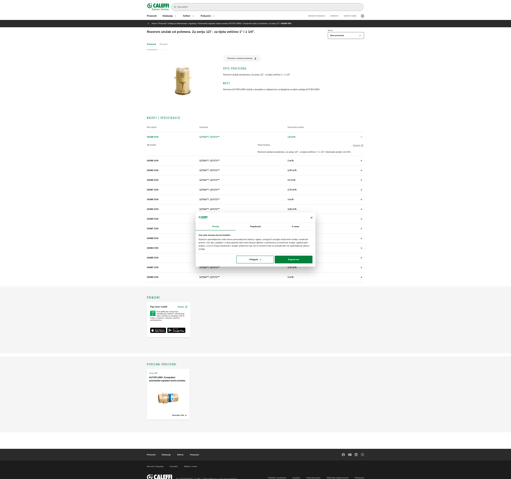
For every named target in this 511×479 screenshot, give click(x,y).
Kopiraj (356, 145)
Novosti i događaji (316, 16)
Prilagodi (253, 259)
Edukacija (166, 455)
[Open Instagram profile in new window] (362, 454)
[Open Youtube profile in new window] (350, 454)
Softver (180, 455)
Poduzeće (194, 455)
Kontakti (334, 16)
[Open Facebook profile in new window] (343, 454)
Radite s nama (350, 16)
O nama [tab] (295, 226)
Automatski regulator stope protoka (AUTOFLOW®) (220, 23)
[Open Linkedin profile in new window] (356, 454)
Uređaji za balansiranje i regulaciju (182, 23)
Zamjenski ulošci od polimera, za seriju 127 (261, 23)
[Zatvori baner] (311, 218)
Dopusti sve (293, 259)
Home (154, 23)
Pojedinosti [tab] (255, 226)
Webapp (181, 307)
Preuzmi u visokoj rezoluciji (239, 58)
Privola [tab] (215, 226)
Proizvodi (151, 16)
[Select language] (362, 16)
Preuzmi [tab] (164, 44)
